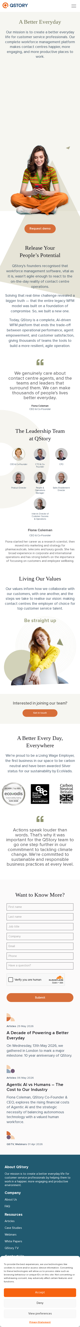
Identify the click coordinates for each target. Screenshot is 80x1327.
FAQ (7, 1206)
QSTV (10, 1144)
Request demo (40, 228)
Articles (11, 1026)
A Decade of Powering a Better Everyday (38, 1035)
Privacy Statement (40, 1322)
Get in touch (40, 713)
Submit (40, 997)
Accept (40, 1292)
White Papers (13, 1241)
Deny (40, 1303)
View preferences (40, 1313)
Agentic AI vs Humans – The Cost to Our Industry (35, 1087)
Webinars (21, 1144)
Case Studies (13, 1227)
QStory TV (12, 1248)
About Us (11, 1199)
